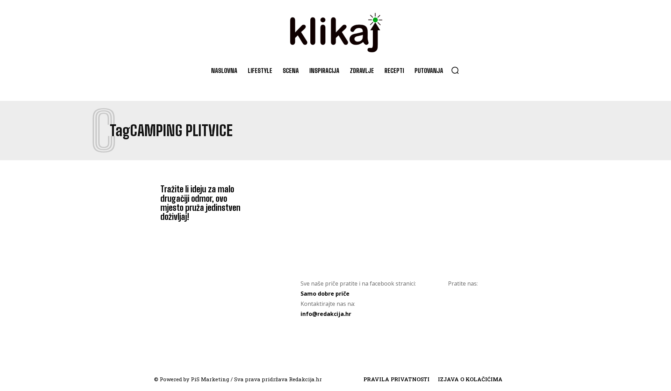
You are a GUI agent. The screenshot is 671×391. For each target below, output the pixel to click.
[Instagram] (488, 312)
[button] (455, 70)
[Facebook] (460, 312)
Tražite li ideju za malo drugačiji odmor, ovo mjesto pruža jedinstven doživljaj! (200, 203)
